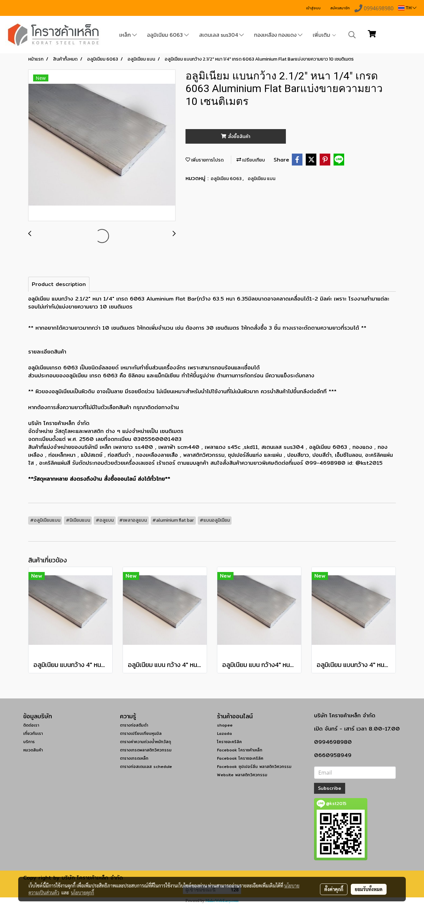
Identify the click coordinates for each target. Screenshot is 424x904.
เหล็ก (125, 35)
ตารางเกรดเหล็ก (134, 758)
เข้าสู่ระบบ (313, 8)
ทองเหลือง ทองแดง (276, 35)
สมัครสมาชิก (340, 8)
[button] (352, 34)
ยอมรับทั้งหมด (369, 889)
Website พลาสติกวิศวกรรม (242, 775)
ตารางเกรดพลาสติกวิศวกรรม (146, 750)
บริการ (29, 741)
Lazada (224, 733)
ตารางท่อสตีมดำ (134, 725)
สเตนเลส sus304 (219, 35)
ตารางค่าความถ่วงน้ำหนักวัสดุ (145, 741)
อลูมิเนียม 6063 (165, 35)
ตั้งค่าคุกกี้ (333, 889)
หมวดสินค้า (33, 750)
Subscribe (329, 788)
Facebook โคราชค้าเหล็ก (239, 750)
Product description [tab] (59, 284)
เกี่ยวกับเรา (33, 733)
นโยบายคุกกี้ (82, 892)
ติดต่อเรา (31, 725)
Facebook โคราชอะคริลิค (240, 758)
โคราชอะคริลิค (229, 741)
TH (408, 7)
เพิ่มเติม (322, 35)
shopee (225, 725)
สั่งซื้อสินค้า (238, 136)
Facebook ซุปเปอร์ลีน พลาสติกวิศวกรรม (254, 766)
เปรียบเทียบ (253, 160)
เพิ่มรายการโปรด (207, 160)
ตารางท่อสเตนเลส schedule (146, 766)
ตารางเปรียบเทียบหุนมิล (141, 733)
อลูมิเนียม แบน (261, 178)
